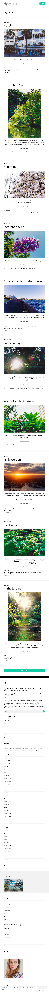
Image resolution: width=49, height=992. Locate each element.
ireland (20, 152)
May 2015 (6, 833)
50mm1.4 (9, 212)
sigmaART (28, 212)
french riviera (16, 702)
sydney (9, 70)
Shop (5, 916)
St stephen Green (15, 85)
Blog (5, 913)
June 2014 (6, 862)
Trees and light (13, 343)
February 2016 (7, 807)
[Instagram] (5, 682)
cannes (15, 700)
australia (5, 69)
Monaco (16, 561)
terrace (9, 510)
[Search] (43, 711)
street (41, 704)
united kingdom (35, 706)
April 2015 (6, 836)
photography (7, 22)
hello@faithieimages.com (34, 750)
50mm (5, 212)
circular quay (20, 700)
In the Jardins (12, 588)
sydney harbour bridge (8, 328)
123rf (5, 734)
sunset (37, 508)
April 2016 (6, 801)
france (11, 702)
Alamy (5, 723)
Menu (42, 3)
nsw (30, 703)
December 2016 (7, 778)
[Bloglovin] (10, 985)
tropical (39, 444)
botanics (12, 268)
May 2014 (6, 865)
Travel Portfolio (7, 904)
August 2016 (6, 790)
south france (28, 704)
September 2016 (7, 787)
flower (18, 212)
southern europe (22, 704)
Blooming (10, 167)
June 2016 (6, 795)
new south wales (21, 69)
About (5, 919)
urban (40, 706)
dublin (13, 152)
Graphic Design (7, 910)
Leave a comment (7, 72)
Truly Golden (12, 459)
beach (9, 700)
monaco (33, 572)
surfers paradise (14, 706)
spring (32, 212)
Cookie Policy (26, 989)
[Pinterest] (8, 682)
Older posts (24, 670)
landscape (34, 702)
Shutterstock (6, 743)
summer (5, 706)
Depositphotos (7, 729)
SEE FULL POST (24, 63)
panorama (28, 508)
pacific (36, 703)
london (40, 702)
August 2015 (6, 825)
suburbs (35, 212)
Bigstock (5, 737)
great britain (26, 702)
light (15, 388)
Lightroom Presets (8, 901)
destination (36, 700)
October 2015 (7, 819)
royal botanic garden (29, 326)
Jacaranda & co (14, 227)
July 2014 (6, 859)
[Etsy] (12, 985)
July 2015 (6, 827)
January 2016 (6, 810)
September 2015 (7, 822)
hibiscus (27, 444)
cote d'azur (27, 700)
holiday (30, 702)
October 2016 (7, 784)
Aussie (8, 25)
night (28, 703)
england (40, 700)
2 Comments (6, 153)
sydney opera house (18, 328)
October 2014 (7, 851)
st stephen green (30, 152)
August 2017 (6, 766)
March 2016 (6, 804)
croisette (32, 700)
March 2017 (6, 775)
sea (18, 704)
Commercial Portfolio (8, 907)
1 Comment (6, 512)
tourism (22, 706)
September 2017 (7, 763)
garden (12, 572)
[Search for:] (24, 711)
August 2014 (6, 857)
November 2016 (7, 781)
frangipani (20, 444)
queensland (31, 69)
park (26, 152)
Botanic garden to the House (23, 281)
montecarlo (37, 572)
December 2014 (7, 845)
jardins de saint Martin (19, 572)
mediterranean (28, 572)
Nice (25, 703)
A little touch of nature (19, 401)
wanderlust (40, 152)
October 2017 (7, 760)
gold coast (12, 69)
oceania (27, 69)
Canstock (6, 740)
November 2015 (7, 816)
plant (5, 573)
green (24, 444)
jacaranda (20, 268)
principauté (8, 573)
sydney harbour (41, 326)
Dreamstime (6, 726)
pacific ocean (21, 326)
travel (36, 152)
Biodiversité (12, 525)
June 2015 (6, 830)
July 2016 (6, 792)
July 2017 (6, 769)
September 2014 (7, 854)
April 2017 (6, 772)
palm (34, 444)
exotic (16, 444)
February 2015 (7, 839)
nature (16, 69)
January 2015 (6, 842)
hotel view (20, 508)
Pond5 (5, 732)
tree (38, 212)
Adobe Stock (6, 720)
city (8, 69)
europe (16, 152)
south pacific (37, 69)
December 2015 (7, 813)
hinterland (15, 508)
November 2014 (7, 848)
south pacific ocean (36, 704)
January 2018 (6, 758)
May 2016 (6, 798)
